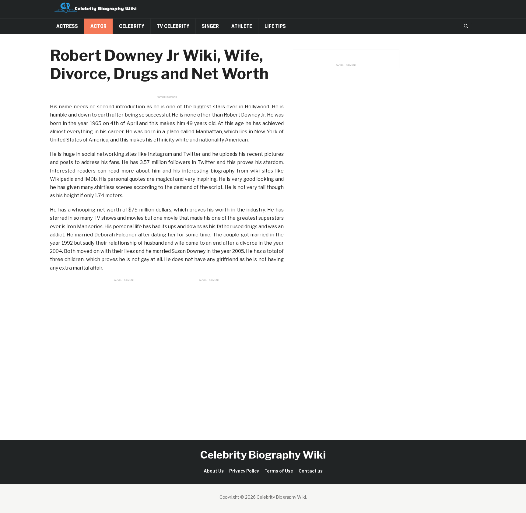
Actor (98, 26)
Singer (210, 26)
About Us (214, 470)
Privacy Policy (244, 470)
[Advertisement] (167, 356)
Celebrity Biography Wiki (263, 454)
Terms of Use (279, 470)
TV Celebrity (173, 26)
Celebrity (131, 26)
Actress (67, 26)
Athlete (241, 26)
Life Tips (275, 26)
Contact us (311, 470)
